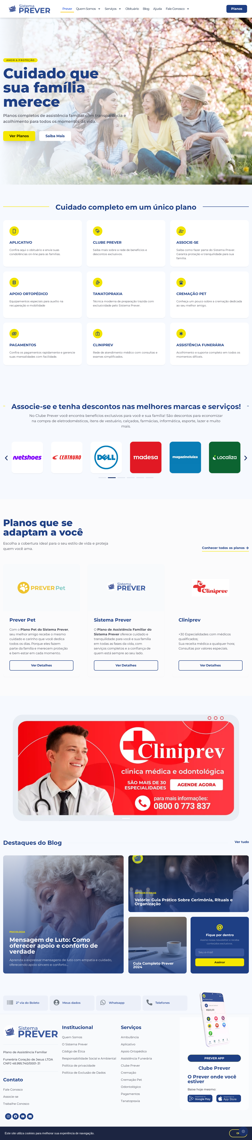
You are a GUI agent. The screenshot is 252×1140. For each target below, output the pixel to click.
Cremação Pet (131, 1080)
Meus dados (71, 1003)
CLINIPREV (103, 345)
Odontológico (131, 1087)
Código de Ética (73, 1051)
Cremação (128, 1072)
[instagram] (8, 1116)
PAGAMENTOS (22, 345)
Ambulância (130, 1037)
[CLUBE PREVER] (97, 231)
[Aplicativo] (14, 231)
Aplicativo (20, 242)
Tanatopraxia (130, 1101)
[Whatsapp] (103, 1002)
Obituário (132, 9)
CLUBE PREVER (107, 242)
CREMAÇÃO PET (191, 294)
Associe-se (10, 1096)
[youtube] (23, 1116)
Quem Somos (86, 9)
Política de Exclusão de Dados (84, 1072)
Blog (146, 9)
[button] (6, 458)
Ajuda (157, 9)
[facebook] (15, 1116)
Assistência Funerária (136, 1058)
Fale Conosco (175, 9)
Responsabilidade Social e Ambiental (89, 1058)
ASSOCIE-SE (187, 242)
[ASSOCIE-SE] (181, 231)
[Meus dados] (56, 1002)
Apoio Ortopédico (134, 1051)
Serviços (110, 9)
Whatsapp (116, 1003)
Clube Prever (130, 1065)
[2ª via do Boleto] (10, 1002)
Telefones (162, 1003)
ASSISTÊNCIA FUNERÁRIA (200, 345)
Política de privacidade (78, 1065)
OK (238, 1133)
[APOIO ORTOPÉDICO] (14, 282)
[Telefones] (149, 1002)
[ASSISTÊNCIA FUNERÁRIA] (181, 333)
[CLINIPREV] (97, 333)
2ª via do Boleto (27, 1003)
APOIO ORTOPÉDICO (28, 294)
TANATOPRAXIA (107, 294)
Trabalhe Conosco (16, 1104)
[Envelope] (30, 1116)
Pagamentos (130, 1094)
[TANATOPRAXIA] (97, 282)
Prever (67, 9)
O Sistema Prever (75, 1044)
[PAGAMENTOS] (14, 333)
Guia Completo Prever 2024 (153, 965)
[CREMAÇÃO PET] (181, 282)
